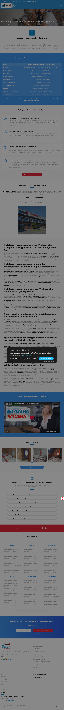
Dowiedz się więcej (27, 355)
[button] (15, 358)
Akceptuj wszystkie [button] (46, 358)
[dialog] (32, 355)
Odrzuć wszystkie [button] (31, 358)
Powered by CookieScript (49, 361)
